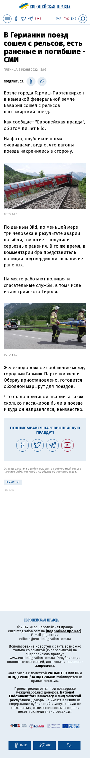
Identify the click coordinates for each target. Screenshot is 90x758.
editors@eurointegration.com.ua (45, 639)
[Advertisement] (45, 536)
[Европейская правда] (45, 4)
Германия (13, 482)
